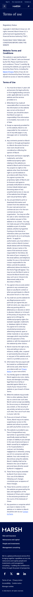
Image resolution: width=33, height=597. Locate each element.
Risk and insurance (9, 536)
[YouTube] (18, 574)
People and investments (11, 544)
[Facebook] (5, 574)
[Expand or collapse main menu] (4, 6)
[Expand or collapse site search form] (29, 6)
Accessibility (6, 583)
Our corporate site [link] (17, 2)
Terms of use (6, 580)
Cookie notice (16, 583)
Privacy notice (17, 580)
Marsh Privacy (8, 72)
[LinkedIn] (24, 574)
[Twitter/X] (11, 574)
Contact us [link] (28, 2)
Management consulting (11, 547)
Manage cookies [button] (8, 586)
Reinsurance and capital (11, 540)
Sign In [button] (8, 2)
